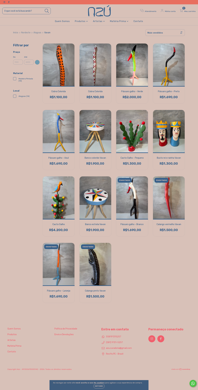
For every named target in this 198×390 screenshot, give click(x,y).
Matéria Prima (118, 21)
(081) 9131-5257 (114, 342)
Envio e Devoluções (64, 334)
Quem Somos (62, 21)
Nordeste (25, 32)
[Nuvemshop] (181, 370)
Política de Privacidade (65, 328)
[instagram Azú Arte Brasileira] (4, 2)
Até (25, 57)
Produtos (80, 21)
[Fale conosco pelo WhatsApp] (192, 383)
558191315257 (113, 336)
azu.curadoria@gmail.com (119, 348)
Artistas (98, 21)
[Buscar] (46, 11)
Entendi (99, 386)
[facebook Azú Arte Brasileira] (9, 2)
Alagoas (37, 32)
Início (15, 32)
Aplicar (37, 62)
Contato (138, 21)
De (14, 57)
